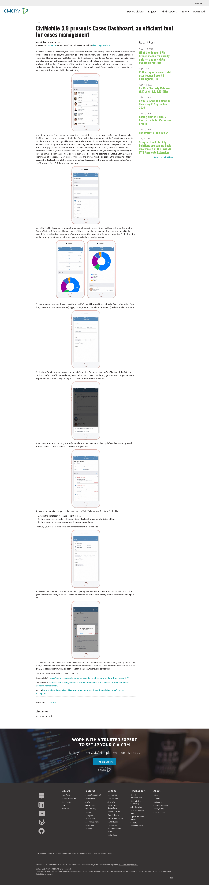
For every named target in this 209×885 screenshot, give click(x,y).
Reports (88, 812)
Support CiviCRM (114, 811)
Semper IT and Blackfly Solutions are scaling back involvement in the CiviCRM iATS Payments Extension (155, 147)
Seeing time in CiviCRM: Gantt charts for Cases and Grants (155, 120)
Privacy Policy (158, 809)
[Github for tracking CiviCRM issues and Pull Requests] (41, 831)
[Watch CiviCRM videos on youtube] (42, 814)
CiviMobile (52, 702)
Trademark (157, 802)
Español (110, 853)
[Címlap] (15, 11)
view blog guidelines (101, 45)
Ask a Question (136, 807)
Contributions (90, 798)
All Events (111, 802)
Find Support (169, 11)
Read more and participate (128, 865)
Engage (152, 11)
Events (87, 802)
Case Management (92, 822)
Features (90, 790)
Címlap (38, 22)
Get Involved (112, 795)
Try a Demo (66, 795)
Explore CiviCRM (136, 11)
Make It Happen (113, 815)
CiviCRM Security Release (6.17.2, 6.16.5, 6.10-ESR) (154, 90)
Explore (66, 790)
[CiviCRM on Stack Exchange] (41, 796)
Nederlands (66, 853)
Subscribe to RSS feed (163, 157)
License (156, 795)
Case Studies (66, 802)
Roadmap (156, 798)
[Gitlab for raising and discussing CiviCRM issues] (42, 822)
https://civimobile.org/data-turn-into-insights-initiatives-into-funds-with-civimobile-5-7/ (89, 678)
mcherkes (52, 45)
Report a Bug (113, 825)
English (51, 853)
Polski (103, 853)
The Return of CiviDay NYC (154, 133)
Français (75, 853)
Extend (186, 11)
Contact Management (93, 795)
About (156, 790)
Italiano (89, 853)
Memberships (90, 805)
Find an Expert (105, 761)
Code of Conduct (159, 812)
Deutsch (97, 853)
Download (199, 11)
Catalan (58, 853)
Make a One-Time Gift (115, 818)
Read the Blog (113, 798)
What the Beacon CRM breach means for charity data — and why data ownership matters (154, 57)
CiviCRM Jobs (113, 822)
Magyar (83, 853)
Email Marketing (90, 809)
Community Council (160, 805)
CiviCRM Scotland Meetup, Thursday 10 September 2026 (154, 104)
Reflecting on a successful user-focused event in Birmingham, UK (155, 75)
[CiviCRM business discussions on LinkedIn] (41, 805)
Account (198, 3)
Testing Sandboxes (69, 798)
